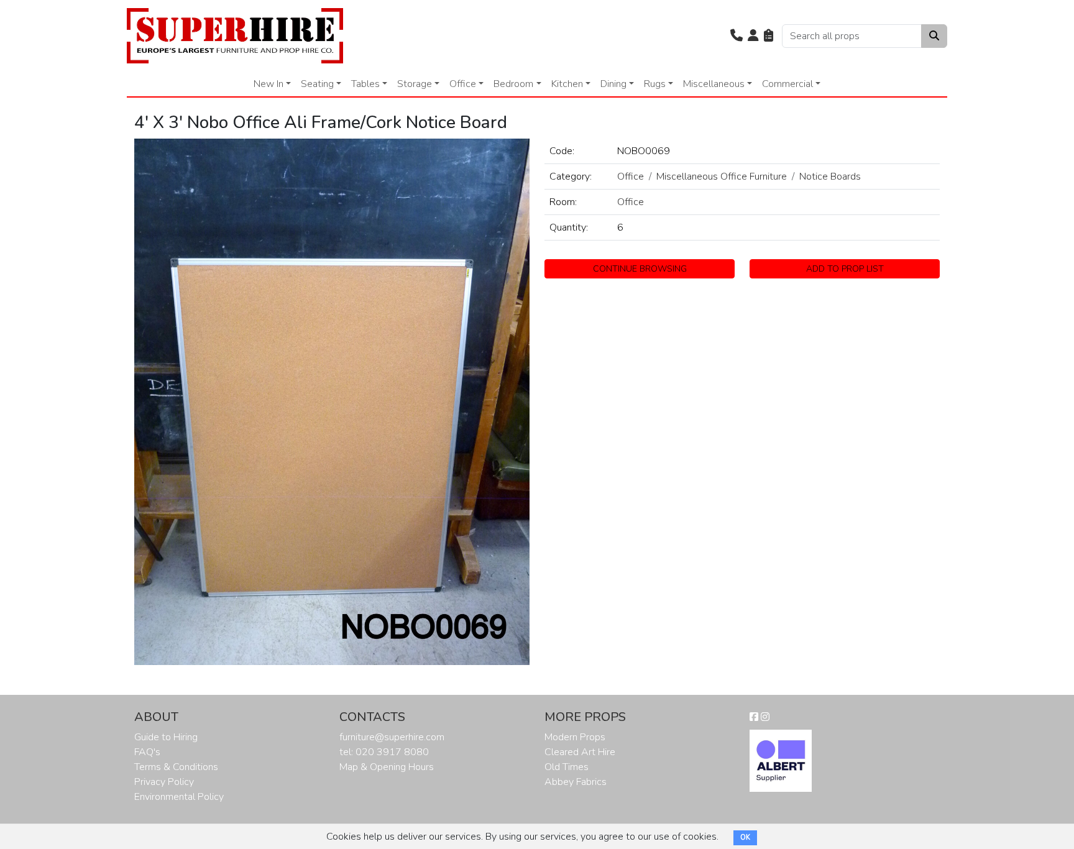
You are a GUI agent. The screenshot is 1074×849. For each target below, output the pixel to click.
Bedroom (513, 84)
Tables (365, 84)
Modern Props (574, 737)
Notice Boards (830, 176)
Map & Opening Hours (386, 767)
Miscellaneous (714, 84)
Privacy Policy (164, 782)
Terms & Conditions (176, 767)
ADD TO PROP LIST (845, 269)
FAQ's (147, 752)
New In (268, 84)
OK (745, 837)
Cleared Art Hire (579, 752)
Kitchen (567, 84)
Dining (613, 84)
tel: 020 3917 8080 (384, 752)
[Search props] (934, 36)
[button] (736, 36)
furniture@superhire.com (391, 737)
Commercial (787, 84)
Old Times (566, 767)
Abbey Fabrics (575, 782)
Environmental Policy (179, 797)
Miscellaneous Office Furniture (721, 176)
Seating (317, 84)
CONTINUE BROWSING (640, 269)
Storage (414, 84)
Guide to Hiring (166, 737)
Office (462, 84)
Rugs (655, 84)
